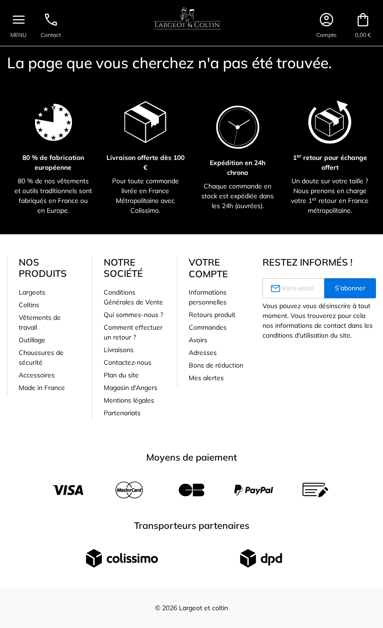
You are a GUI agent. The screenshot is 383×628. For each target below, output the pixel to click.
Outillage (32, 340)
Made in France (42, 387)
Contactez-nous (127, 362)
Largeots (32, 292)
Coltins (29, 305)
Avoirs (198, 340)
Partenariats (122, 413)
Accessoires (37, 375)
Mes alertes (206, 378)
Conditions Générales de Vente (133, 297)
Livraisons (119, 350)
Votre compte (208, 268)
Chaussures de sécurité (41, 357)
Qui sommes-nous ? (133, 314)
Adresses (203, 352)
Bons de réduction (216, 365)
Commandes (208, 327)
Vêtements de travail (40, 322)
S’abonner (350, 288)
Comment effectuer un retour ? (133, 332)
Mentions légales (129, 400)
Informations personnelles (208, 297)
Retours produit (212, 314)
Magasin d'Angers (130, 387)
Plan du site (121, 375)
